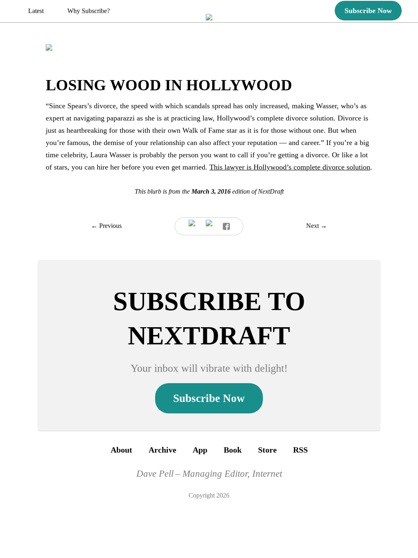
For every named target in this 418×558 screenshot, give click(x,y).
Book (233, 449)
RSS (300, 449)
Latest (36, 10)
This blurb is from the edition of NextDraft (209, 191)
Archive (162, 449)
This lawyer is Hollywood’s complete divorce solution (289, 167)
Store (267, 449)
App (200, 449)
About (121, 449)
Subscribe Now (368, 11)
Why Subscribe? (88, 10)
